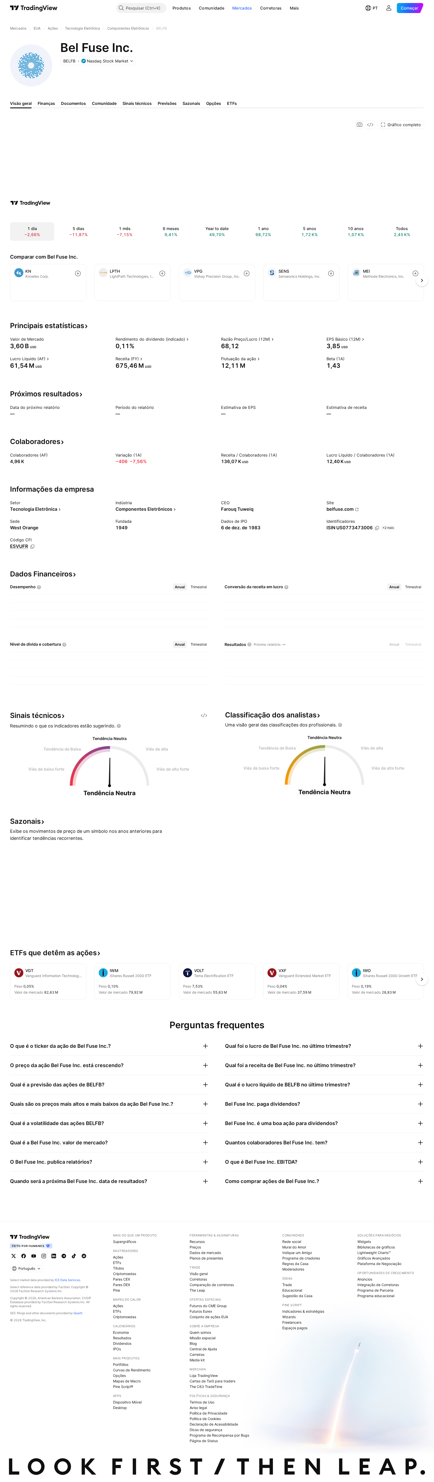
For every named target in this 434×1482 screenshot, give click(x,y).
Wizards (289, 1317)
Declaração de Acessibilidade (214, 1424)
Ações (118, 1257)
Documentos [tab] (73, 103)
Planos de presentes (206, 1258)
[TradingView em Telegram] (63, 1255)
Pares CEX (121, 1279)
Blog (193, 1343)
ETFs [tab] (232, 103)
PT (375, 8)
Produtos (182, 8)
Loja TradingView (204, 1375)
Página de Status (204, 1441)
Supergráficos (124, 1241)
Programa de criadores (301, 1258)
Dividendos (122, 1343)
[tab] (180, 586)
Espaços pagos (294, 1328)
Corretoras (271, 8)
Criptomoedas (124, 1274)
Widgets (364, 1241)
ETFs (117, 1263)
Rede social (291, 1241)
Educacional (292, 1290)
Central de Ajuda (203, 1349)
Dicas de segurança (206, 1430)
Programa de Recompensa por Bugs (219, 1435)
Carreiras (197, 1354)
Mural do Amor (294, 1247)
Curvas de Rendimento (131, 1370)
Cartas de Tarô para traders (212, 1381)
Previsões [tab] (167, 103)
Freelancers (291, 1322)
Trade (287, 1285)
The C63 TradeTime (206, 1386)
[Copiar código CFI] (32, 546)
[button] (194, 8)
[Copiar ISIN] (377, 528)
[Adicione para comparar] (78, 273)
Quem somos (200, 1332)
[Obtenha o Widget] (370, 124)
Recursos (197, 1241)
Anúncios (364, 1279)
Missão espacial (202, 1338)
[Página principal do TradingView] (34, 8)
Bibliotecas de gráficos (376, 1247)
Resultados (122, 1338)
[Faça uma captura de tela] (359, 124)
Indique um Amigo (297, 1252)
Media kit (197, 1360)
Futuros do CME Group (208, 1306)
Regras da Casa (295, 1264)
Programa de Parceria (375, 1290)
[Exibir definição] (47, 339)
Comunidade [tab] (104, 103)
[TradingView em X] (13, 1255)
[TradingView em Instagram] (43, 1255)
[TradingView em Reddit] (83, 1255)
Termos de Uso (202, 1402)
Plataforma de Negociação (379, 1264)
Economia (121, 1332)
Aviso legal (198, 1407)
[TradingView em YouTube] (33, 1255)
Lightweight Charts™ (374, 1252)
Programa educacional (375, 1296)
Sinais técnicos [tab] (137, 103)
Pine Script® (123, 1386)
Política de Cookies (205, 1419)
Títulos (118, 1268)
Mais (294, 8)
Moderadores (293, 1269)
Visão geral (199, 1274)
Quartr (78, 1313)
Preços (195, 1247)
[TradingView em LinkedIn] (53, 1255)
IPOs (117, 1349)
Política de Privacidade (208, 1413)
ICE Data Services (67, 1280)
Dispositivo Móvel (127, 1402)
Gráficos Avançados (373, 1258)
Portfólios (120, 1364)
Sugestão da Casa (297, 1296)
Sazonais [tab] (191, 103)
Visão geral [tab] (21, 103)
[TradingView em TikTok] (73, 1255)
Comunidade (211, 8)
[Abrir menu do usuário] (389, 8)
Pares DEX (121, 1285)
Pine (116, 1290)
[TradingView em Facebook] (23, 1255)
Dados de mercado (205, 1252)
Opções (119, 1375)
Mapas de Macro (127, 1381)
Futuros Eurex (201, 1311)
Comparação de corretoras (212, 1285)
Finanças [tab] (46, 103)
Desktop (120, 1407)
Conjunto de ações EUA (209, 1317)
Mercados (242, 8)
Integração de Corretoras (378, 1285)
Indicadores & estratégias (303, 1311)
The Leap (197, 1290)
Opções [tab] (213, 103)
